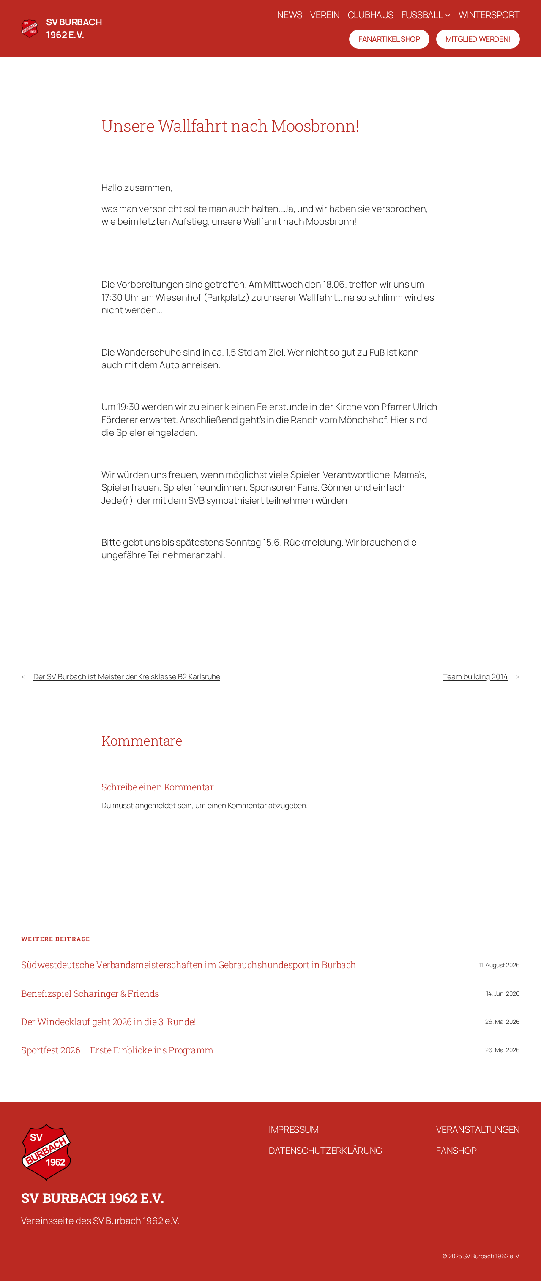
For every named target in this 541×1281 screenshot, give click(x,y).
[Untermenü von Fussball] (448, 15)
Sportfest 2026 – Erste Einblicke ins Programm (117, 1050)
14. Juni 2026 (503, 993)
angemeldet (155, 805)
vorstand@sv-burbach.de (170, 148)
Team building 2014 (475, 676)
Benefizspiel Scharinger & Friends (90, 993)
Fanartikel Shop (389, 39)
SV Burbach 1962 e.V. (74, 28)
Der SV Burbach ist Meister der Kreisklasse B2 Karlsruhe (126, 676)
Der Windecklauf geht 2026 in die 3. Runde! (108, 1021)
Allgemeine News (233, 148)
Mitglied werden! (478, 39)
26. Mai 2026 (502, 1022)
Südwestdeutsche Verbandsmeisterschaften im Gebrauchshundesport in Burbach (188, 964)
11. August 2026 (499, 965)
